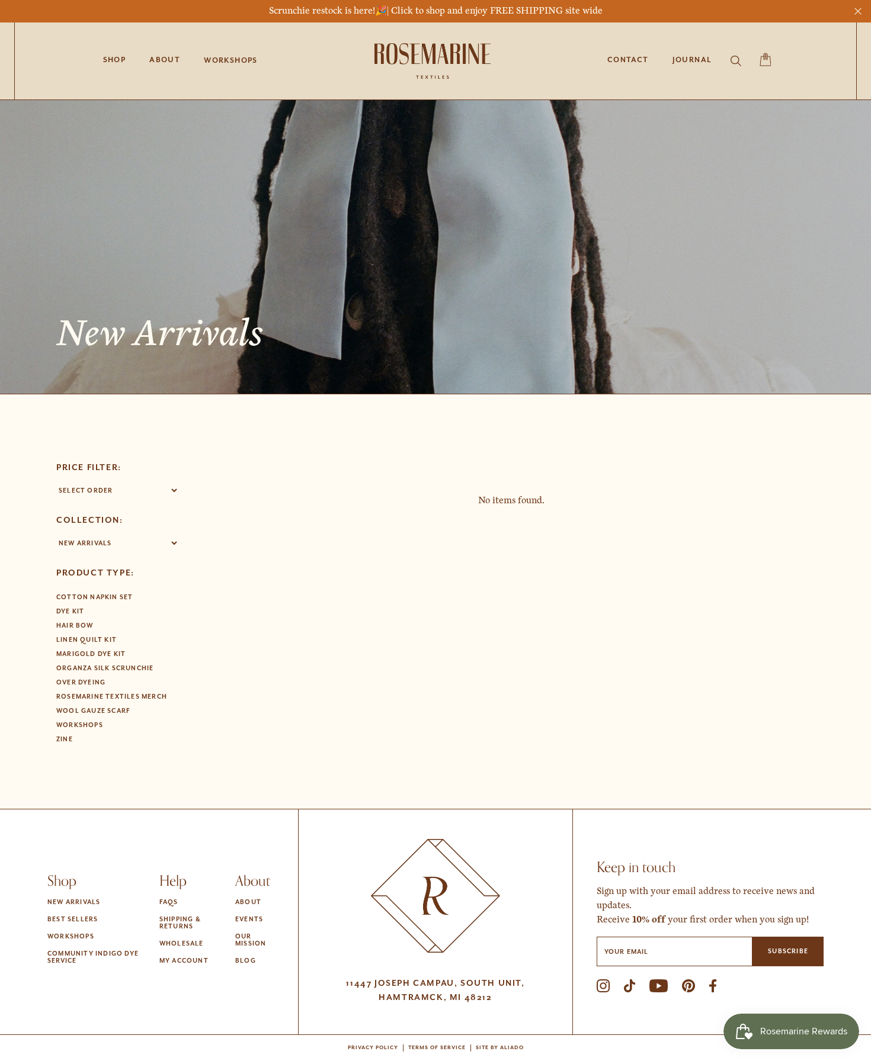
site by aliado (500, 1048)
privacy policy (373, 1048)
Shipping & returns (180, 923)
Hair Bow (75, 625)
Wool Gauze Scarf (93, 711)
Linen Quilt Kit (86, 640)
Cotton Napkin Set (94, 597)
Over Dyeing (80, 682)
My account (184, 960)
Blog (245, 960)
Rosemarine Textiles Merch (111, 696)
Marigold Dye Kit (91, 654)
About (248, 902)
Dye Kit (70, 611)
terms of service (437, 1048)
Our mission (250, 940)
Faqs (168, 902)
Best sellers (72, 919)
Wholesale (181, 943)
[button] (231, 61)
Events (249, 919)
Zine (64, 739)
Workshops (79, 725)
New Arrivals (73, 902)
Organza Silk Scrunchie (104, 668)
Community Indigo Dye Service (93, 957)
